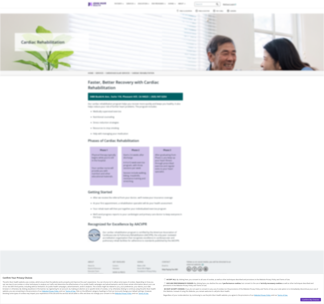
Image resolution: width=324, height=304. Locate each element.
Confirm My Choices (310, 299)
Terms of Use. (71, 291)
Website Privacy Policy (50, 291)
